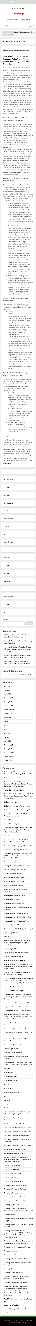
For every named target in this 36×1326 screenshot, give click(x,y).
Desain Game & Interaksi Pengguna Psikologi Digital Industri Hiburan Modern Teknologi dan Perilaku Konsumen (18, 796)
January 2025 (8, 749)
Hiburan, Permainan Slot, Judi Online (15, 870)
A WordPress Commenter (12, 675)
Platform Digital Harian (11, 1049)
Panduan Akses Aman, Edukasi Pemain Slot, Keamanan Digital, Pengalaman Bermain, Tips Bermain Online (18, 967)
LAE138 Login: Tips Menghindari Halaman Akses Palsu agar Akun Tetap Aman (16, 2)
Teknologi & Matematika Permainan (15, 1185)
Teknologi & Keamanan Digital (13, 1181)
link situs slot (8, 503)
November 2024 (9, 757)
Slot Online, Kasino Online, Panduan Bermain (18, 1132)
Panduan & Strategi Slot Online (13, 957)
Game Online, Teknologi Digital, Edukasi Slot (18, 846)
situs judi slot (8, 1072)
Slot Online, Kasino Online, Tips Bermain (17, 1136)
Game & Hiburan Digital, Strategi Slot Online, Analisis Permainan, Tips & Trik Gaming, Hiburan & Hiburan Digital (18, 830)
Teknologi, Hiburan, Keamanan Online (16, 1259)
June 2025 (7, 729)
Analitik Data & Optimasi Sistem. (14, 790)
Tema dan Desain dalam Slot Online (15, 1283)
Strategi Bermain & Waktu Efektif (14, 1153)
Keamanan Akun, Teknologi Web (14, 903)
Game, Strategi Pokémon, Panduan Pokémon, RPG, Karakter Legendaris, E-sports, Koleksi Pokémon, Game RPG (18, 856)
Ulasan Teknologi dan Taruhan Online (16, 1309)
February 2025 (8, 745)
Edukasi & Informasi (10, 802)
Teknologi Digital (9, 1215)
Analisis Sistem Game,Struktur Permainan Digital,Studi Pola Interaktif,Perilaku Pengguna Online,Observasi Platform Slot (18, 784)
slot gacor (7, 487)
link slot (6, 511)
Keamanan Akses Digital (12, 899)
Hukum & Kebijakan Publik (12, 874)
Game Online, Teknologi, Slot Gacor (15, 850)
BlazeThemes (22, 1322)
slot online (7, 589)
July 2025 (7, 725)
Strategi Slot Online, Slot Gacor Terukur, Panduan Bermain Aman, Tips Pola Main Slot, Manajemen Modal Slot (18, 1160)
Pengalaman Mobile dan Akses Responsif (17, 1011)
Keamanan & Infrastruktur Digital (14, 895)
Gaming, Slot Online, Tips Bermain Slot (16, 866)
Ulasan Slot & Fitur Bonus (12, 1305)
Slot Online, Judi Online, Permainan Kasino (17, 1128)
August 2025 (8, 721)
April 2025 (7, 737)
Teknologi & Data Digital (11, 1169)
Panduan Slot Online (10, 987)
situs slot (7, 526)
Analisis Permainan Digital (12, 778)
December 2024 (9, 753)
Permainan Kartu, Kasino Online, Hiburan (17, 1029)
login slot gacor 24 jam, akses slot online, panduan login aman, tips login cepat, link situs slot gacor (17, 943)
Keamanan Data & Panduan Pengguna (16, 913)
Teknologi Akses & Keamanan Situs (15, 1201)
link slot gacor (8, 479)
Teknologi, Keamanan (11, 1269)
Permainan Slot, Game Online (13, 1045)
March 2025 (7, 741)
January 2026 (8, 702)
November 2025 (9, 710)
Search (5, 619)
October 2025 (8, 714)
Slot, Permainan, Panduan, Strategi (15, 1149)
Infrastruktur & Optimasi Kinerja (14, 877)
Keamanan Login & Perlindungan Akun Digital (18, 929)
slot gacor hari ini (9, 1104)
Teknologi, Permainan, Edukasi (14, 1273)
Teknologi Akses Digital (11, 1205)
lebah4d (6, 937)
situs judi (7, 1069)
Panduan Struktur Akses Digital (14, 991)
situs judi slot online (10, 1080)
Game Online (8, 836)
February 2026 (8, 698)
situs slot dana (14, 440)
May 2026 (7, 686)
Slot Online (7, 1108)
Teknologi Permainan (10, 1251)
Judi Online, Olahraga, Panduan (14, 885)
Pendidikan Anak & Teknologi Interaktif (16, 1003)
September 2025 (9, 717)
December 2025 (9, 706)
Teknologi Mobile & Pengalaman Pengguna (17, 1247)
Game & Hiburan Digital (11, 824)
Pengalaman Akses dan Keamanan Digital (17, 1007)
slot (5, 534)
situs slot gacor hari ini (11, 1092)
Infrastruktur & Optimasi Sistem (14, 881)
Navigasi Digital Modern (11, 949)
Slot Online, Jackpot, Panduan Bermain (16, 1124)
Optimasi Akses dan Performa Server (16, 953)
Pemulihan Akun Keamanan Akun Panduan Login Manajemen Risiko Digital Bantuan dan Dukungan (18, 997)
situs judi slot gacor (10, 1076)
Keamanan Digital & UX (11, 925)
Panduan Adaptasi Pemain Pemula (15, 960)
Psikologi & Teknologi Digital (13, 1052)
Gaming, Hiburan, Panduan (12, 862)
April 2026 (7, 690)
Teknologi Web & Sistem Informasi (15, 1255)
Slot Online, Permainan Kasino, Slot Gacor (17, 1145)
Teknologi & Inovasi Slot (11, 1177)
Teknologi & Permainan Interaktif (14, 1197)
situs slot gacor (9, 519)
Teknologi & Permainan (11, 1193)
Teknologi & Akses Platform (13, 1165)
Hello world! (27, 675)
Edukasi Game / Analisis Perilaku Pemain (17, 806)
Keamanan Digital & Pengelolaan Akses (16, 921)
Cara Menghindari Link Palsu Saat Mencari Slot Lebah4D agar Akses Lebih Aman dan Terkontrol (17, 649)
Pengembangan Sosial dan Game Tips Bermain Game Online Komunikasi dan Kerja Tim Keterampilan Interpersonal (18, 1017)
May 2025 (7, 733)
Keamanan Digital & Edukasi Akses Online (17, 917)
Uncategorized (8, 1313)
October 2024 (8, 761)
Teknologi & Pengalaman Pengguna (15, 1189)
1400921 (7, 68)
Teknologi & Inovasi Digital (12, 1173)
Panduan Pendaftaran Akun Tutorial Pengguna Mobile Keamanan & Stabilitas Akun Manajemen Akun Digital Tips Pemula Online (18, 981)
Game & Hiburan (9, 820)
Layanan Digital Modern (11, 933)
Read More (6, 463)
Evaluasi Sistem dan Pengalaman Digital (17, 810)
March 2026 (7, 694)
